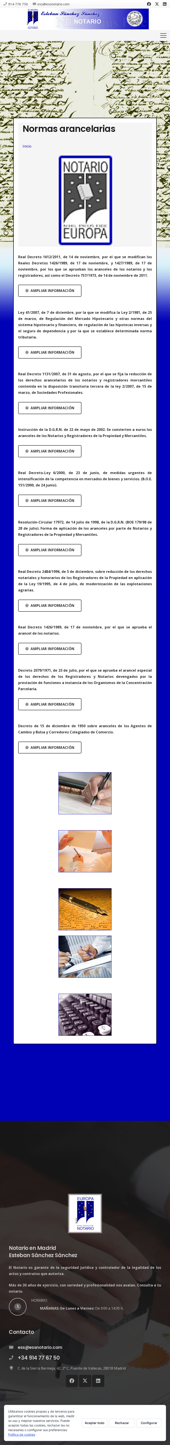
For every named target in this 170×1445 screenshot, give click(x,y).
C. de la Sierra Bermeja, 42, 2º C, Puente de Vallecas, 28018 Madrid (72, 1368)
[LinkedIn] (164, 4)
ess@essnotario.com (40, 1347)
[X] (157, 4)
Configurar (149, 1423)
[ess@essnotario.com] (13, 1347)
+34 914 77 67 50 (39, 1357)
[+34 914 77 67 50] (13, 1358)
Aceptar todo (94, 1423)
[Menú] (163, 35)
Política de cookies (21, 1434)
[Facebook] (149, 4)
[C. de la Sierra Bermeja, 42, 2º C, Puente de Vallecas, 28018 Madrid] (13, 1368)
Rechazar (122, 1423)
